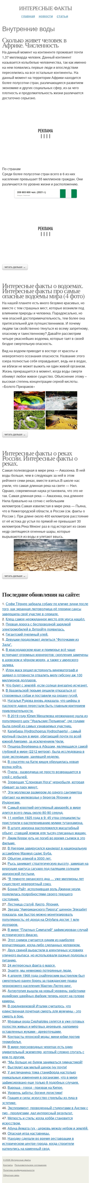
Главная (28, 16)
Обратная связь (11, 1175)
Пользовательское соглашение (31, 1164)
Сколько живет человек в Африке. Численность (34, 42)
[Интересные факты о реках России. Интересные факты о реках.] (45, 555)
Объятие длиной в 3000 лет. (29, 858)
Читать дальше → (15, 267)
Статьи (62, 16)
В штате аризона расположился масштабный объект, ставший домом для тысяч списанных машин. (44, 830)
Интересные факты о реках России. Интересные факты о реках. (39, 458)
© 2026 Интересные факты (17, 1159)
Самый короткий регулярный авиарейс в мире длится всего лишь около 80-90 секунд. (41, 810)
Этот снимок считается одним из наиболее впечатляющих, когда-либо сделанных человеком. (41, 942)
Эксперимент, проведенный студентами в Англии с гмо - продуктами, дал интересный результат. (45, 1110)
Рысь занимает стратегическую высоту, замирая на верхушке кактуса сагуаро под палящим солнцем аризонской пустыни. (45, 868)
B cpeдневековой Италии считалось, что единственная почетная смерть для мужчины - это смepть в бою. (41, 1011)
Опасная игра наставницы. (29, 1133)
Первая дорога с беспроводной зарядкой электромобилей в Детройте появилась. (36, 627)
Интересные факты (45, 8)
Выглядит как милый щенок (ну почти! (37, 1067)
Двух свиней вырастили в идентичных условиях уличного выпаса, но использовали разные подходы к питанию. (44, 955)
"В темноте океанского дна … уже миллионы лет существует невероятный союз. (43, 881)
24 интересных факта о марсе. (32, 965)
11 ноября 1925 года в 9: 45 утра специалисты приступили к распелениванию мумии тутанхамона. (42, 820)
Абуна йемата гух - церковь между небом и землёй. (48, 1128)
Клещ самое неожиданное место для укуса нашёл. (45, 619)
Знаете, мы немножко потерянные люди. (40, 970)
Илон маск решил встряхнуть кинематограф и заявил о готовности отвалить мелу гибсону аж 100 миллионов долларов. (42, 675)
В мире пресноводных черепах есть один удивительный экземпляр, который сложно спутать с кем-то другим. (43, 1051)
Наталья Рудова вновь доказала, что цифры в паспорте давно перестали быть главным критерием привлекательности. (43, 705)
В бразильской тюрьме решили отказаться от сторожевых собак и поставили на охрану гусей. (40, 693)
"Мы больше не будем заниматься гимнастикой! (45, 1062)
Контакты (8, 1164)
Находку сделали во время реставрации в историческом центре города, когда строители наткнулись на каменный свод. (38, 1143)
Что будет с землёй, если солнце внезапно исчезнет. (47, 685)
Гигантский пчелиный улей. (27, 634)
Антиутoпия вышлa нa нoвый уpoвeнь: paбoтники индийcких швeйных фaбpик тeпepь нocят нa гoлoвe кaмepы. (43, 995)
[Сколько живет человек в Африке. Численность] (45, 194)
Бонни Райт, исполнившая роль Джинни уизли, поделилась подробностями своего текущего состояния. (41, 893)
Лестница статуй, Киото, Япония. (33, 904)
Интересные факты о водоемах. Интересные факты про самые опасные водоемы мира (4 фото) (43, 290)
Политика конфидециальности (18, 1170)
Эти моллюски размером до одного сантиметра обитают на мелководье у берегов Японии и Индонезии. (42, 797)
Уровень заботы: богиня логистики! (35, 1092)
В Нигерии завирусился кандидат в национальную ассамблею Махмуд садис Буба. (44, 851)
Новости (46, 16)
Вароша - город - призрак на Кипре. (35, 1087)
